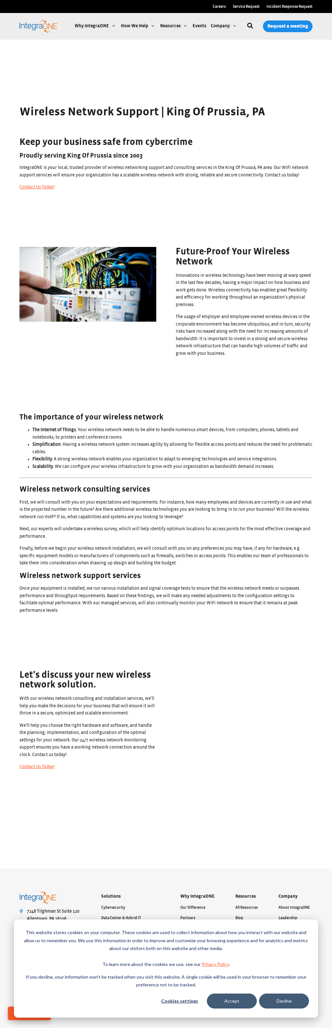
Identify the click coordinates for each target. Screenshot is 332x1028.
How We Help (135, 26)
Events (199, 26)
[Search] (250, 26)
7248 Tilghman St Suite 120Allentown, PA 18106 (53, 915)
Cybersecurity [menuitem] (113, 907)
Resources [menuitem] (245, 896)
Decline (284, 1001)
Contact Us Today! (36, 187)
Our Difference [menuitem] (192, 907)
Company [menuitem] (288, 896)
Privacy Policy (215, 964)
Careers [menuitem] (219, 6)
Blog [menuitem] (239, 918)
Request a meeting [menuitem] (287, 26)
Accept (231, 1001)
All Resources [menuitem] (246, 907)
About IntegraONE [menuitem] (294, 907)
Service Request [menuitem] (246, 6)
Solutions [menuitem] (111, 896)
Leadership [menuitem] (288, 918)
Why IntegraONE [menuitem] (197, 896)
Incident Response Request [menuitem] (290, 6)
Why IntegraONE (92, 26)
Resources (171, 26)
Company (221, 26)
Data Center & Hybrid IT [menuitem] (121, 918)
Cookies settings (179, 1001)
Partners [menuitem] (187, 918)
